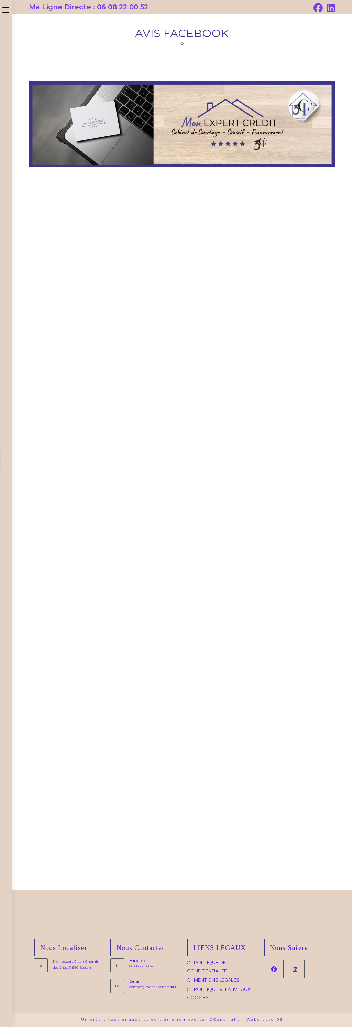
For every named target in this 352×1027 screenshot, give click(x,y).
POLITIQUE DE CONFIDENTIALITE (207, 966)
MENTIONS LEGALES (216, 980)
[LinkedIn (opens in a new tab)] (330, 8)
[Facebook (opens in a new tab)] (318, 8)
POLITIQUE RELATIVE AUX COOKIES (219, 993)
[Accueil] (182, 44)
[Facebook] (274, 969)
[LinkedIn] (295, 969)
